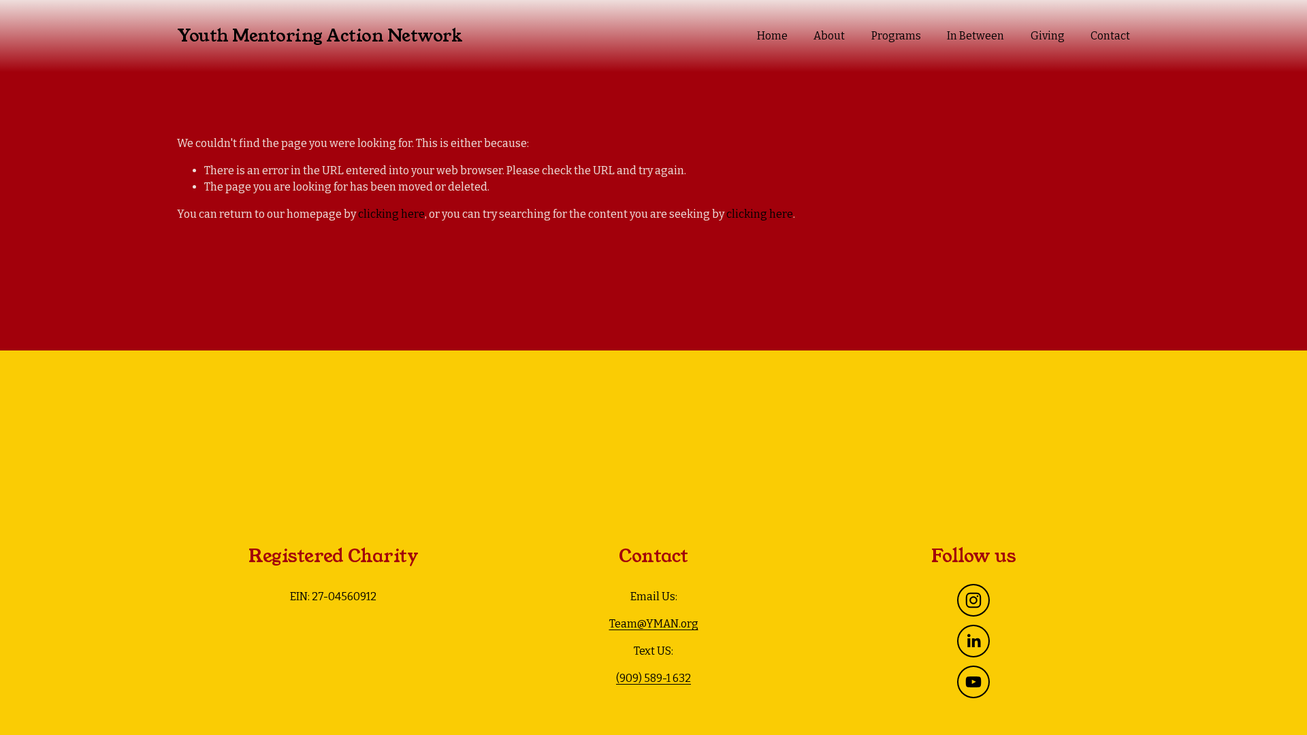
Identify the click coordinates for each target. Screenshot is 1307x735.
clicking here (391, 214)
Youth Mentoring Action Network (319, 36)
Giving (1048, 35)
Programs (896, 35)
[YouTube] (973, 682)
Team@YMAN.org (653, 623)
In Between (975, 35)
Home (772, 35)
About (829, 35)
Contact (1110, 35)
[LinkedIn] (973, 641)
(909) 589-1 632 (653, 678)
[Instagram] (973, 600)
